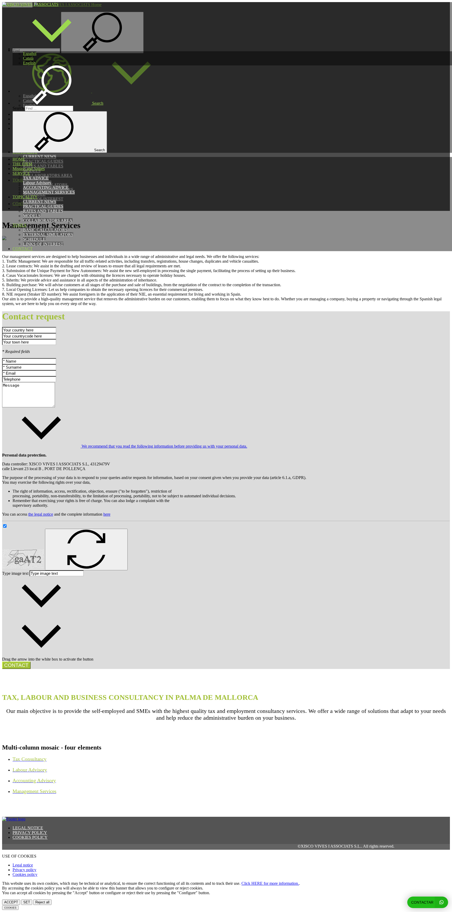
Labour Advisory (37, 183)
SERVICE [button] (21, 173)
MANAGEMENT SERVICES (49, 192)
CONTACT (23, 248)
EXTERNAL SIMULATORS (48, 234)
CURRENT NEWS (39, 201)
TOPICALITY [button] (25, 197)
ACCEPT (11, 902)
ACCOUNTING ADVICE (46, 187)
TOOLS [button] (19, 225)
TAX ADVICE (36, 178)
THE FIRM (22, 164)
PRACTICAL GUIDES (43, 206)
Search (18, 108)
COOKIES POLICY (30, 837)
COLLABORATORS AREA (47, 220)
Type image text (15, 573)
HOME (19, 159)
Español (29, 53)
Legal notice (23, 865)
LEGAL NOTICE (28, 828)
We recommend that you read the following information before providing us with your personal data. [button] (164, 446)
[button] (52, 49)
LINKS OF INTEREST (43, 244)
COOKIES (10, 907)
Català (28, 58)
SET (26, 902)
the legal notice (40, 514)
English (29, 63)
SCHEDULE (34, 239)
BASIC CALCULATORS (45, 230)
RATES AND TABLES (43, 211)
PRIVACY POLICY (30, 832)
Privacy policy (24, 870)
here (106, 514)
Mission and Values (29, 168)
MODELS (32, 215)
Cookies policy (25, 874)
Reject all (42, 902)
